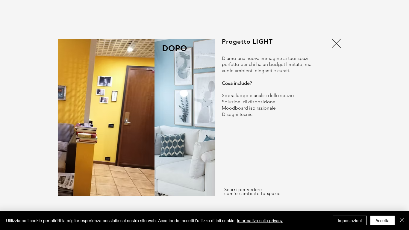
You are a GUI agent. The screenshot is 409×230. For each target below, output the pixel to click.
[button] (336, 43)
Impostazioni (350, 220)
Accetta (382, 220)
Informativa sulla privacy (260, 220)
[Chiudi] (401, 220)
